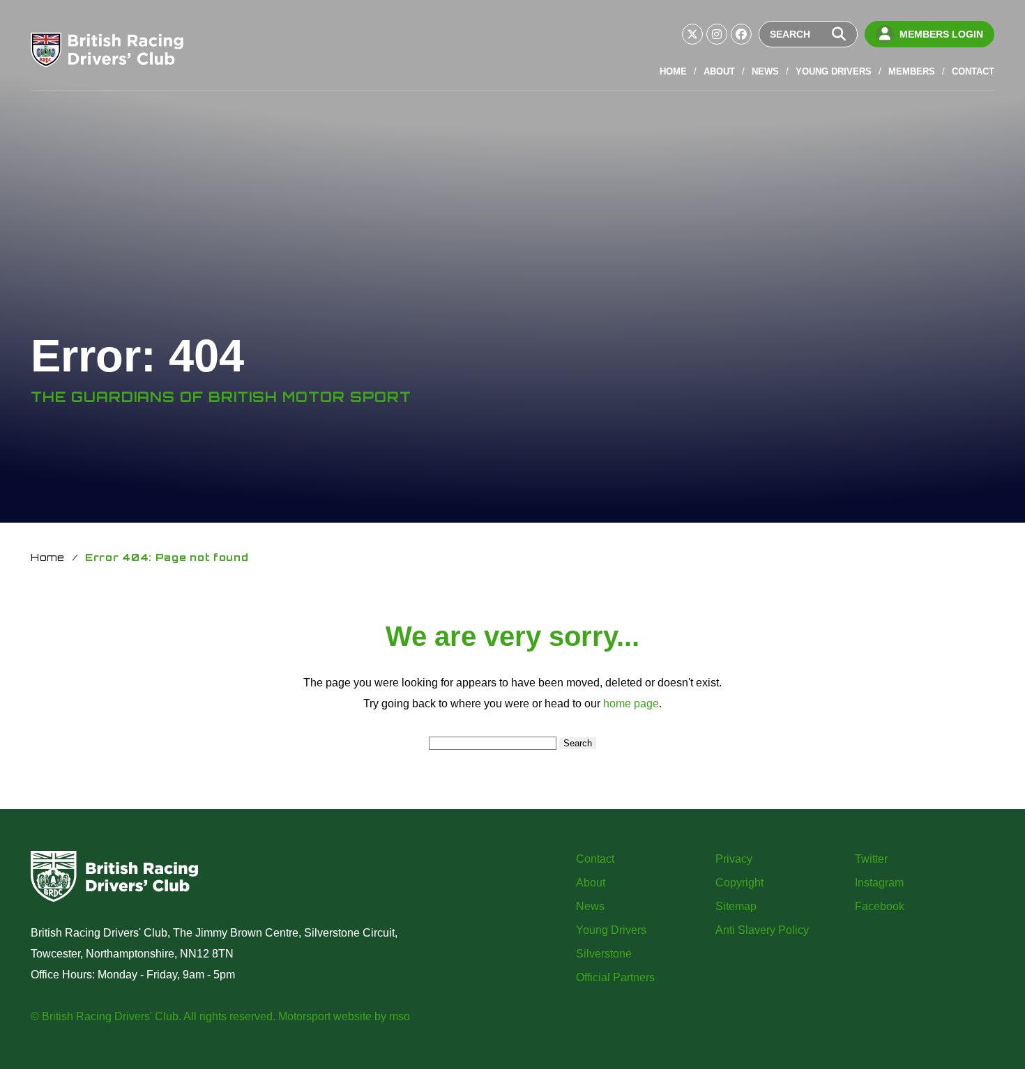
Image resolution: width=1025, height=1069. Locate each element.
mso (399, 1016)
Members (911, 71)
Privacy (733, 859)
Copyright (739, 883)
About (719, 71)
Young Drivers (834, 71)
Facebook (879, 906)
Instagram (879, 883)
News (765, 71)
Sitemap (736, 906)
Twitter (871, 859)
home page (631, 703)
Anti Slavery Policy (762, 930)
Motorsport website (325, 1016)
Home (673, 71)
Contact (973, 71)
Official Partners (615, 977)
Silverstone (604, 954)
